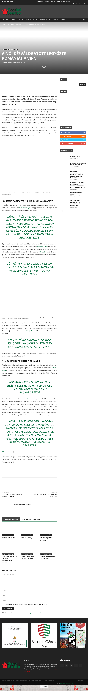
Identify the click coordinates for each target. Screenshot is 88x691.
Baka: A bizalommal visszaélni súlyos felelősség (46, 539)
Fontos (47, 1)
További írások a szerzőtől (30, 519)
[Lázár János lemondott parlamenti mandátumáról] (10, 549)
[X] (82, 4)
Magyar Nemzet (7, 452)
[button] (84, 20)
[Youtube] (85, 4)
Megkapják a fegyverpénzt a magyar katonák (12, 495)
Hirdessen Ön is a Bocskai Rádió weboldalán (78, 164)
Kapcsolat (40, 1)
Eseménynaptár (45, 20)
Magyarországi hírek (16, 24)
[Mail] (76, 4)
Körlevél (59, 1)
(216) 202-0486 (50, 680)
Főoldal (6, 20)
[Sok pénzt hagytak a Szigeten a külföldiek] (29, 549)
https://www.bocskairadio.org (20, 507)
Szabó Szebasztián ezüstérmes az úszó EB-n (45, 495)
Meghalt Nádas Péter (8, 537)
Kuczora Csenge (24, 208)
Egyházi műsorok (31, 20)
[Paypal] (79, 4)
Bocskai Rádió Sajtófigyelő (10, 62)
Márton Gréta (43, 252)
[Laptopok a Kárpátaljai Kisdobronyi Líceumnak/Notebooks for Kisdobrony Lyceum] (64, 185)
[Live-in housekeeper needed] (64, 195)
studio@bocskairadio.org (66, 683)
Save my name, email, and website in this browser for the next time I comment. (26, 604)
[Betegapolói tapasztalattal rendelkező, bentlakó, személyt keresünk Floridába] (64, 174)
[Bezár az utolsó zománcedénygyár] (29, 530)
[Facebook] (73, 4)
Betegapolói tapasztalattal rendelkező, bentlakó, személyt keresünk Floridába (77, 174)
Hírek (13, 20)
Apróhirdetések (66, 150)
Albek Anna (27, 399)
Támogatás (66, 1)
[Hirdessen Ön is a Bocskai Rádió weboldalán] (64, 165)
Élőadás (63, 20)
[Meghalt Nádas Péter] (10, 530)
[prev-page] (3, 564)
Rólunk (53, 1)
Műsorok (20, 20)
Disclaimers (79, 680)
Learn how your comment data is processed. (36, 613)
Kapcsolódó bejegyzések (11, 519)
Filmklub (55, 20)
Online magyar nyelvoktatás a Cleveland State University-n (75, 203)
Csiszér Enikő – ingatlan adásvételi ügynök (77, 155)
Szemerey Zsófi (42, 247)
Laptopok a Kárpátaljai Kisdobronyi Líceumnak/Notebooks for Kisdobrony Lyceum (77, 185)
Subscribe (82, 143)
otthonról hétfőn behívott (28, 331)
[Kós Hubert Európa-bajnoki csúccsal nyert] (48, 549)
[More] (60, 484)
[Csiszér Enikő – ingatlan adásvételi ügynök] (64, 157)
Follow (83, 136)
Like (84, 132)
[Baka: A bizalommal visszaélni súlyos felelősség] (48, 530)
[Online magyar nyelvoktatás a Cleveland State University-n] (64, 203)
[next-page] (6, 564)
